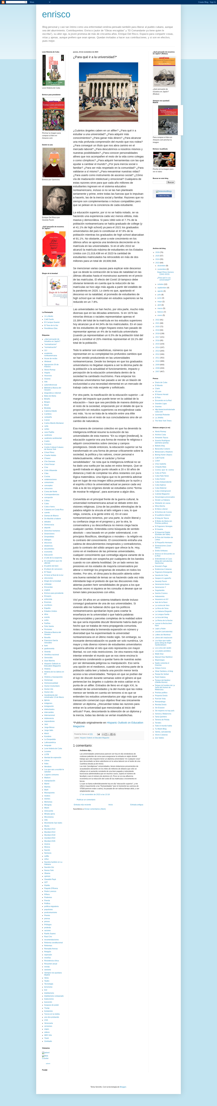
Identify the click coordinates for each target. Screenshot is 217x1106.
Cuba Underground (163, 491)
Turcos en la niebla (52, 1014)
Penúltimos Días (50, 328)
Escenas (47, 602)
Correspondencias (51, 494)
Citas (46, 473)
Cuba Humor (160, 479)
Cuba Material (160, 488)
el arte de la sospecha (53, 558)
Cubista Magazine (162, 494)
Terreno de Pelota (162, 720)
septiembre (162, 288)
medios (47, 796)
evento (47, 617)
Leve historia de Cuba (53, 748)
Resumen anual (50, 964)
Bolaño (47, 399)
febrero (161, 312)
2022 (157, 320)
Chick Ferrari (49, 464)
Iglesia (47, 700)
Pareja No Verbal (162, 674)
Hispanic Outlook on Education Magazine (94, 738)
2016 (157, 340)
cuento (47, 513)
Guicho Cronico (161, 593)
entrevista (48, 599)
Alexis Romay (49, 370)
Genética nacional (51, 655)
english (47, 590)
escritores (48, 605)
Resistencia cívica (51, 961)
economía (48, 552)
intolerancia (49, 718)
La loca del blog (161, 617)
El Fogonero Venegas (163, 526)
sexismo (47, 970)
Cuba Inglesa (160, 485)
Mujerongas (160, 660)
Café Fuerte (49, 319)
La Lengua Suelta (162, 614)
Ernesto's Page (161, 566)
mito (46, 820)
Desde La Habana (162, 500)
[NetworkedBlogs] (164, 191)
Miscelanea (49, 817)
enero (160, 315)
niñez (46, 859)
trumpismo (48, 1011)
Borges (47, 402)
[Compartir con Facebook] (111, 734)
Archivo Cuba (160, 435)
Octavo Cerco (160, 668)
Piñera (47, 894)
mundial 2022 (49, 838)
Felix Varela (49, 626)
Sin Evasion (160, 708)
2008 (157, 368)
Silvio (46, 978)
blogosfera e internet (52, 393)
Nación (47, 850)
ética (46, 614)
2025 (157, 256)
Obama (47, 873)
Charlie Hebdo (50, 455)
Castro (47, 441)
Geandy (47, 652)
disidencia (48, 546)
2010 (157, 361)
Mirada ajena (49, 814)
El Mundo (159, 385)
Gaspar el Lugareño (163, 578)
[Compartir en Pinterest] (114, 734)
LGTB (46, 754)
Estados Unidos (50, 611)
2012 (157, 354)
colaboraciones (50, 479)
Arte (46, 382)
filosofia (47, 637)
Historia (47, 669)
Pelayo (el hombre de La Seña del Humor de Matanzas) (165, 687)
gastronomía (49, 649)
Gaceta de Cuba (161, 575)
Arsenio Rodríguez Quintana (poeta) (162, 442)
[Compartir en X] (108, 734)
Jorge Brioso (49, 727)
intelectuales (49, 709)
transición (48, 1002)
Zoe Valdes (159, 738)
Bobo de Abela (50, 396)
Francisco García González (51, 641)
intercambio (49, 712)
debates (47, 522)
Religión (47, 952)
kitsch (46, 733)
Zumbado (48, 1041)
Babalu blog (160, 446)
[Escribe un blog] (106, 734)
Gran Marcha (49, 661)
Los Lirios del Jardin (163, 648)
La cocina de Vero (162, 605)
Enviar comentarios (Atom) (95, 809)
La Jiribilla (159, 418)
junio (160, 298)
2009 (157, 365)
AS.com (158, 391)
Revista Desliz (161, 705)
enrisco (56, 14)
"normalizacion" (50, 344)
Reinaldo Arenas (51, 949)
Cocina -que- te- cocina (164, 470)
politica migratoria (51, 906)
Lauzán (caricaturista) (163, 632)
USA (46, 1020)
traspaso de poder (51, 1005)
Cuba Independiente (163, 482)
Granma (158, 407)
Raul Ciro (48, 937)
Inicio (110, 805)
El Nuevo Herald (161, 394)
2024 (157, 259)
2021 (157, 323)
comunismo (49, 482)
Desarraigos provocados (165, 497)
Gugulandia (159, 590)
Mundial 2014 (49, 832)
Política (47, 903)
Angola (47, 373)
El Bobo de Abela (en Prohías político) (163, 522)
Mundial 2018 (49, 835)
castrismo (48, 435)
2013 (157, 351)
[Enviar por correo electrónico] (103, 734)
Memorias (48, 802)
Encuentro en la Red (163, 400)
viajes (46, 1029)
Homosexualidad (51, 683)
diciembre (162, 266)
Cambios (48, 414)
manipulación (49, 781)
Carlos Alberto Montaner (54, 423)
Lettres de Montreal (162, 635)
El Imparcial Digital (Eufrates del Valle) (162, 533)
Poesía (47, 900)
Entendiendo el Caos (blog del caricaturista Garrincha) (163, 561)
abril (159, 305)
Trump (46, 1008)
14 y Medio (48, 316)
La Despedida (50, 739)
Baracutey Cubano (162, 449)
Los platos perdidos (163, 651)
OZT (46, 882)
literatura (47, 767)
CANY (157, 461)
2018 (157, 333)
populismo (48, 909)
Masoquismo (49, 793)
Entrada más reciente (82, 805)
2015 (157, 344)
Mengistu (48, 805)
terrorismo (48, 987)
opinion (47, 876)
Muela (46, 826)
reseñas (47, 958)
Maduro (47, 778)
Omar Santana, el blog (164, 671)
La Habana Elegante (163, 611)
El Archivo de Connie (163, 512)
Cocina (47, 476)
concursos (48, 488)
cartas (46, 429)
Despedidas (49, 537)
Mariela (47, 787)
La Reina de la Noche (164, 620)
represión (48, 955)
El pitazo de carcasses (53, 569)
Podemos (48, 897)
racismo (47, 930)
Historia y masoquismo (53, 677)
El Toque (47, 572)
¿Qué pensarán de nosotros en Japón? (52, 340)
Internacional (49, 715)
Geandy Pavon (161, 581)
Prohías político (161, 693)
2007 (157, 371)
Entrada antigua (136, 805)
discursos (48, 543)
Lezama (47, 751)
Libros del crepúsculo (163, 638)
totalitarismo (49, 993)
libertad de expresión (52, 758)
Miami (46, 808)
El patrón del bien (51, 566)
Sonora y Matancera (163, 714)
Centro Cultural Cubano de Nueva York (53, 448)
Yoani (46, 1038)
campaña (48, 417)
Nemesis (47, 853)
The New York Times (163, 421)
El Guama (159, 529)
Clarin (157, 388)
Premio (47, 915)
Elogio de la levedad (52, 581)
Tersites (158, 723)
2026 (157, 252)
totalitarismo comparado (54, 996)
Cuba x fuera (49, 507)
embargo (48, 584)
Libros (46, 760)
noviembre (162, 269)
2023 (157, 263)
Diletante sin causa (162, 503)
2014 (157, 347)
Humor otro (48, 692)
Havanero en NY (161, 599)
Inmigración (49, 706)
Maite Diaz (159, 654)
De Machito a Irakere (52, 519)
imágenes (48, 703)
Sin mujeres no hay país (164, 711)
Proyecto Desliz (161, 696)
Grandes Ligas (161, 404)
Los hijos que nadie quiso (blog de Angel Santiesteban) (163, 643)
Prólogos (48, 925)
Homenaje (48, 680)
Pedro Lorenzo (50, 891)
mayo (160, 302)
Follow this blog (163, 195)
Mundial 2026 (49, 841)
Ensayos (47, 596)
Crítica (46, 501)
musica (47, 844)
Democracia (49, 525)
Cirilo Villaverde (50, 470)
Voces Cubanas (161, 735)
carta (46, 426)
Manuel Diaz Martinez (164, 657)
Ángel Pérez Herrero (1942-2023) (165, 273)
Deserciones (49, 534)
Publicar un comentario (86, 800)
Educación (48, 555)
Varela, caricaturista (163, 732)
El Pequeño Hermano (163, 543)
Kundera (47, 736)
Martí (46, 790)
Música (47, 847)
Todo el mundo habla (163, 726)
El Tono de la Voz (51, 325)
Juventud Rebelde (162, 415)
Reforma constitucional (53, 943)
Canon (47, 420)
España (47, 608)
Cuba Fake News (162, 476)
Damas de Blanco (51, 516)
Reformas (48, 946)
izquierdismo (49, 721)
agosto (160, 291)
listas (46, 764)
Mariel (46, 784)
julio (159, 295)
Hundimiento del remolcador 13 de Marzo (54, 696)
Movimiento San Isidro (53, 823)
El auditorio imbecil (162, 515)
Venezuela (48, 1023)
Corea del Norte (50, 492)
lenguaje (47, 745)
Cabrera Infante (50, 411)
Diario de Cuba (161, 382)
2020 (157, 327)
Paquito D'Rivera (51, 888)
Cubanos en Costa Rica (53, 510)
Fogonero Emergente (163, 572)
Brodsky (47, 408)
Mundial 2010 (49, 829)
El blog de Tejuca (162, 518)
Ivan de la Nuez (161, 602)
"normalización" (50, 347)
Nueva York (49, 870)
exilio (46, 620)
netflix (46, 856)
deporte (47, 528)
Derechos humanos (52, 531)
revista (47, 967)
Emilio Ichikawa (161, 551)
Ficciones (48, 629)
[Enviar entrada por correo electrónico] (98, 734)
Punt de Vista (160, 699)
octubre (161, 284)
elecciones (48, 578)
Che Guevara (49, 461)
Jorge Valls (48, 730)
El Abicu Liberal (161, 509)
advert (48, 1063)
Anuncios (48, 376)
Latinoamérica (50, 742)
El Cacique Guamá (51, 322)
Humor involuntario (52, 686)
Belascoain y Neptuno (164, 452)
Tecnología (48, 984)
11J (45, 350)
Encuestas (48, 587)
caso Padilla (49, 432)
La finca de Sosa (161, 608)
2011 (157, 358)
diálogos (47, 540)
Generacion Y (160, 587)
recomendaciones (51, 940)
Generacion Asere (162, 584)
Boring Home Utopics (163, 455)
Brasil (46, 405)
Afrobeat (47, 361)
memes (47, 799)
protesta (47, 928)
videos (47, 1032)
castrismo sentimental (53, 438)
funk (46, 646)
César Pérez (49, 452)
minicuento (48, 811)
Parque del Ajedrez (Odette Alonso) (162, 681)
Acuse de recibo (50, 358)
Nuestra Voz (49, 867)
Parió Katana (160, 677)
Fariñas (47, 623)
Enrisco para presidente (53, 593)
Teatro (46, 981)
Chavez (47, 458)
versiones (48, 1026)
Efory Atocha (160, 506)
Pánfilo (47, 885)
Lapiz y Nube (160, 629)
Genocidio (48, 658)
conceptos (48, 485)
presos (47, 921)
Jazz (46, 724)
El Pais (158, 398)
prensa (47, 919)
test (45, 990)
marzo (160, 308)
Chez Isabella (160, 464)
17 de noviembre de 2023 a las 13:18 (95, 794)
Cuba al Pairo (160, 473)
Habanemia (159, 596)
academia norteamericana (50, 354)
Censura (47, 444)
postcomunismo (50, 912)
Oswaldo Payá (50, 879)
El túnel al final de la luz (53, 575)
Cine (46, 467)
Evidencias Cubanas (163, 569)
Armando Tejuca (161, 438)
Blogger (123, 1087)
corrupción (48, 497)
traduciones (49, 999)
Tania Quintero (161, 717)
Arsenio (47, 379)
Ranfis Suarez (50, 934)
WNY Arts (48, 1035)
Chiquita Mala (160, 467)
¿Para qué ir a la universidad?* (164, 279)
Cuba (46, 504)
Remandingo (160, 702)
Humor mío (48, 689)
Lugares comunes (51, 775)
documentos (49, 549)
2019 (157, 330)
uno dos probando (51, 1017)
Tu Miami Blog (161, 729)
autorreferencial (50, 385)
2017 (157, 337)
